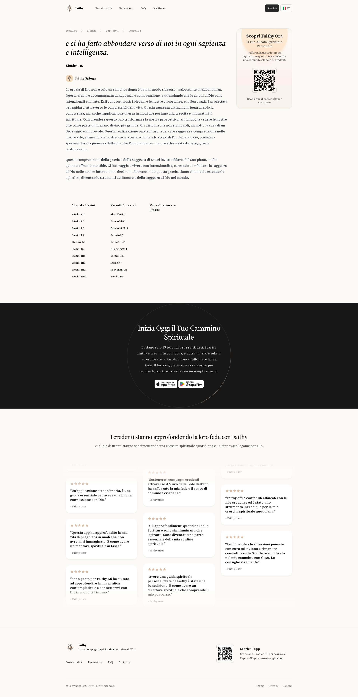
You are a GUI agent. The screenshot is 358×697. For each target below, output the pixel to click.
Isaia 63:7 (116, 263)
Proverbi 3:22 (119, 269)
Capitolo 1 (112, 30)
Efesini (91, 30)
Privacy (273, 686)
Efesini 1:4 (78, 214)
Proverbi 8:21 (119, 221)
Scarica (272, 8)
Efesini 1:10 (78, 256)
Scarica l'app (250, 649)
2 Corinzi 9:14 (119, 249)
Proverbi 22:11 (119, 228)
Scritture (71, 30)
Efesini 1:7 (78, 235)
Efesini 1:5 (78, 221)
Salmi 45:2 (117, 235)
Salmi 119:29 (118, 242)
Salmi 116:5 (117, 256)
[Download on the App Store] (166, 384)
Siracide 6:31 (118, 214)
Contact (287, 686)
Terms (260, 686)
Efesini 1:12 (78, 269)
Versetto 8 (134, 30)
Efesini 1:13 (78, 276)
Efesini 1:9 (78, 249)
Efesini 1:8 (78, 242)
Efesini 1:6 (78, 228)
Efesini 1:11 (78, 263)
